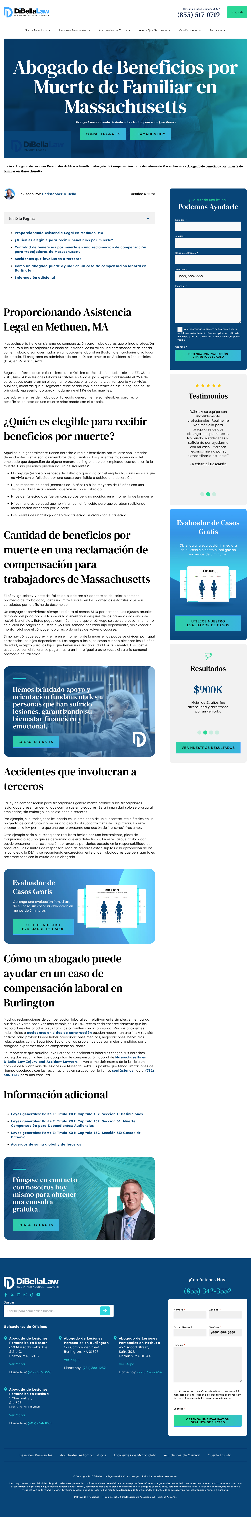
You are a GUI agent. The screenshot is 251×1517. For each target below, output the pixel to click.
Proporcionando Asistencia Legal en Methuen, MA (59, 233)
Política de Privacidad (86, 1497)
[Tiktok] (32, 1295)
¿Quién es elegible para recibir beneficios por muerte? (64, 240)
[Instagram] (25, 1295)
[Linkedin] (19, 1295)
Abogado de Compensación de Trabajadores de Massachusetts (138, 166)
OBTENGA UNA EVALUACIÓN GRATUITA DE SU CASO (208, 355)
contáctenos (123, 1070)
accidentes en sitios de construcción (59, 1033)
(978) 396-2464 (149, 1372)
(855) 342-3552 (208, 1291)
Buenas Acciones (167, 1497)
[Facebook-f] (6, 1295)
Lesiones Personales (73, 30)
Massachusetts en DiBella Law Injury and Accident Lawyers (75, 1059)
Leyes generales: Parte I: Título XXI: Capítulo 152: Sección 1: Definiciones (77, 1114)
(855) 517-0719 (198, 14)
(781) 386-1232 (94, 1368)
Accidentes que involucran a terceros (48, 259)
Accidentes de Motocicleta (135, 1455)
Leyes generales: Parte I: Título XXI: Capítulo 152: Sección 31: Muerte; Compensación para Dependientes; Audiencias (74, 1123)
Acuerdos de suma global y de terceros (46, 1144)
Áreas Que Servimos (153, 30)
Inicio (8, 166)
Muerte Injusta (220, 1455)
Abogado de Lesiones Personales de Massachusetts (52, 166)
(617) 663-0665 (40, 1372)
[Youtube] (38, 1295)
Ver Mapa (17, 1364)
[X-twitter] (12, 1295)
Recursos (215, 30)
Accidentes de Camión (182, 1455)
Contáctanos (188, 30)
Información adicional (35, 277)
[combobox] (51, 1311)
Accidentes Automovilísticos (83, 1455)
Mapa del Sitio (111, 1497)
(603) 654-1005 (40, 1423)
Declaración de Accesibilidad (138, 1497)
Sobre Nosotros (36, 30)
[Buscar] (105, 1310)
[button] (202, 494)
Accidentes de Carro (113, 30)
